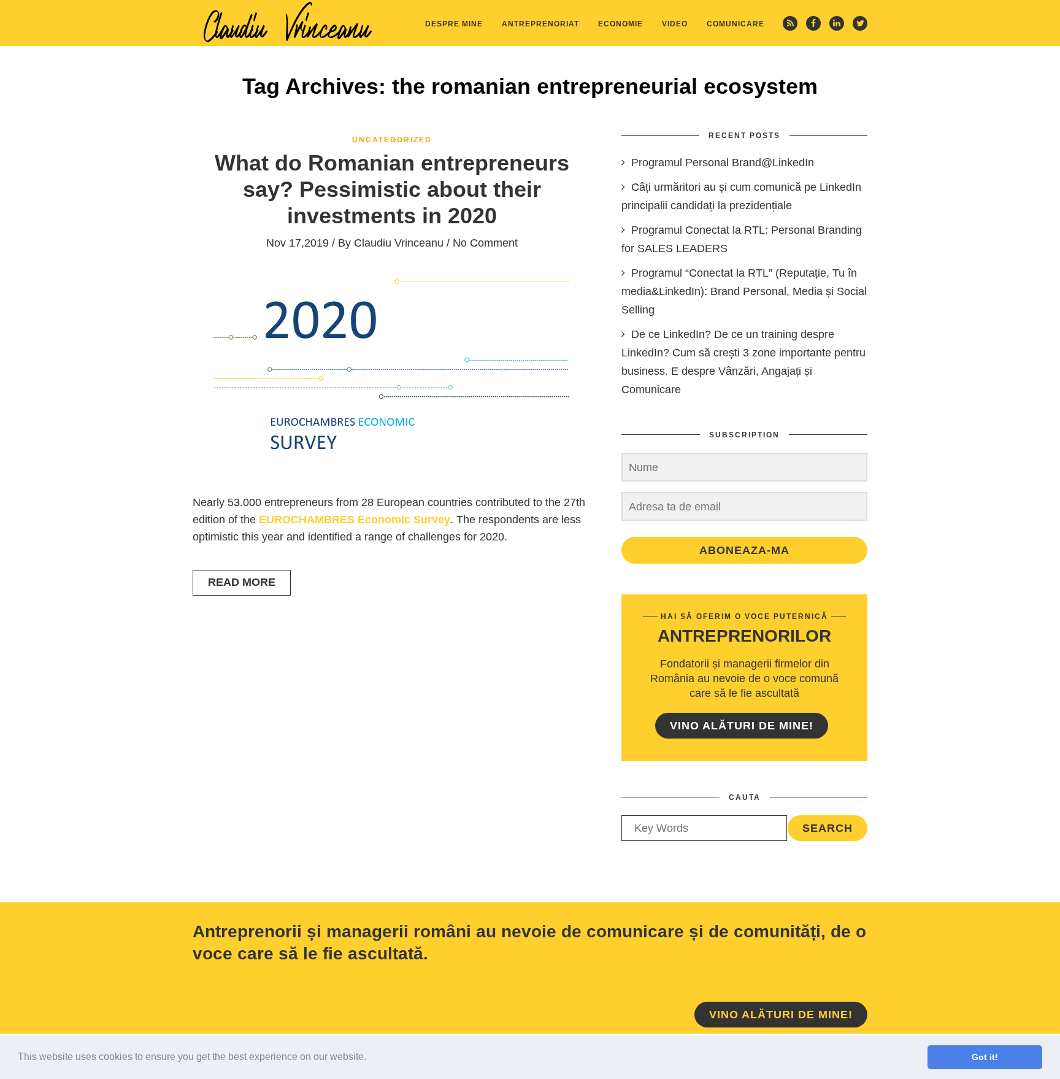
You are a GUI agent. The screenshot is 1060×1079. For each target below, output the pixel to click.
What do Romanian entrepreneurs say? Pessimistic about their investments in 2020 (392, 189)
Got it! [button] (985, 1057)
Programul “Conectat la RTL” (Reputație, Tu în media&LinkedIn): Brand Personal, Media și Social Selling (744, 291)
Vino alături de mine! (741, 726)
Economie (620, 24)
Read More (241, 582)
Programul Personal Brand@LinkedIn (722, 162)
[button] (370, 1058)
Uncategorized (392, 140)
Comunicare (735, 24)
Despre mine (454, 24)
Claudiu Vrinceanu (399, 243)
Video (675, 24)
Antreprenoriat (540, 24)
